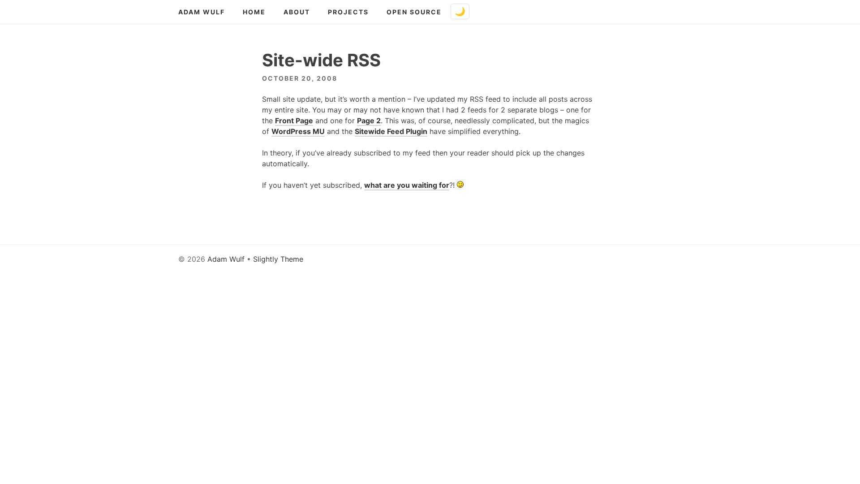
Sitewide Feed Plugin (391, 131)
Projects (348, 12)
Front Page (294, 120)
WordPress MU (298, 131)
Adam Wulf (201, 12)
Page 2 (369, 120)
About (297, 12)
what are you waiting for (406, 185)
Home (254, 12)
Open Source (414, 12)
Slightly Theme (278, 259)
